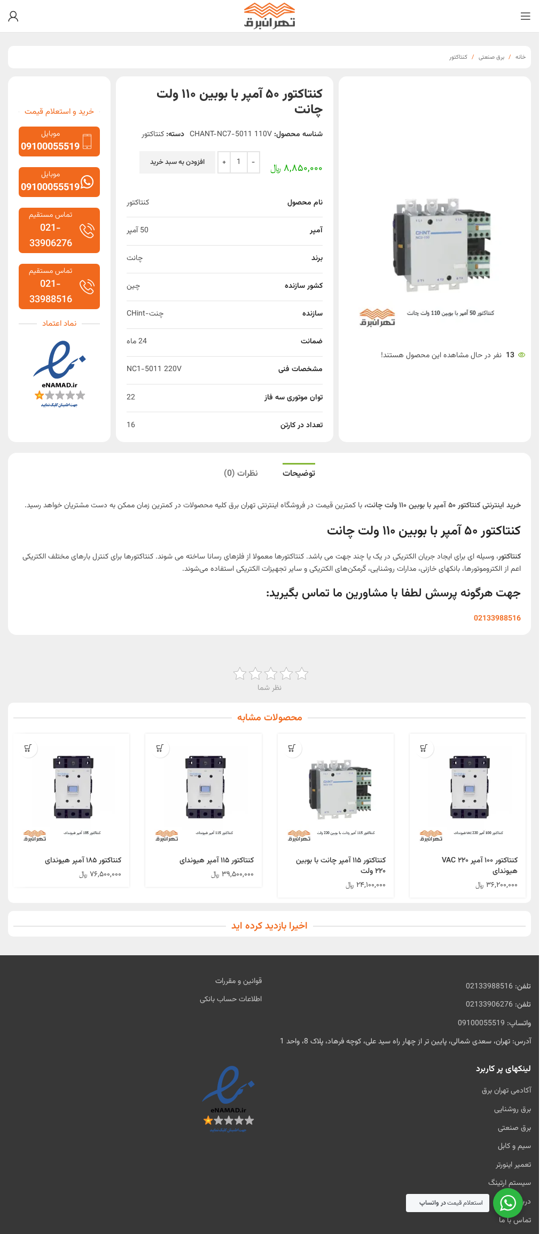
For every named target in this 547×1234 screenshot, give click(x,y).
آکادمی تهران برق (506, 1091)
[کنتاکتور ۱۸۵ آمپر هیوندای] (71, 792)
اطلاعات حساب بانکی (231, 999)
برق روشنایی (512, 1109)
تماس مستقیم (50, 215)
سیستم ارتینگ (509, 1183)
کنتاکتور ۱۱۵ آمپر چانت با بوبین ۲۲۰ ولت (341, 866)
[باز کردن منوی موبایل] (525, 16)
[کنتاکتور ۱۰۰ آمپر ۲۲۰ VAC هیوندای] (468, 792)
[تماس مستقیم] (87, 230)
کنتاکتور (458, 57)
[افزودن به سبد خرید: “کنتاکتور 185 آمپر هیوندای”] (28, 748)
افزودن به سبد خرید (177, 162)
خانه (520, 57)
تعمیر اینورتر (513, 1165)
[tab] (299, 475)
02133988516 (489, 987)
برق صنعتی (491, 57)
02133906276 (489, 1005)
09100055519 (481, 1023)
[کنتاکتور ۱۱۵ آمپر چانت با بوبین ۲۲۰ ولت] (336, 792)
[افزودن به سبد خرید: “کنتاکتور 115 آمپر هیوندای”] (160, 748)
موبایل (50, 134)
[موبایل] (87, 141)
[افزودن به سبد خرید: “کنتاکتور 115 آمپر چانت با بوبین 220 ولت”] (292, 748)
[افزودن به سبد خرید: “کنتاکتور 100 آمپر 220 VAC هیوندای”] (424, 748)
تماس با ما (515, 1221)
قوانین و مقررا (242, 981)
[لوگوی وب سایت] (269, 16)
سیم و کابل (514, 1146)
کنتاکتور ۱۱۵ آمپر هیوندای (216, 861)
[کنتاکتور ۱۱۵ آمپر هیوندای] (203, 792)
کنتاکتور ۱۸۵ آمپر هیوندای (83, 861)
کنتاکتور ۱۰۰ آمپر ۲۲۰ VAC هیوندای (480, 866)
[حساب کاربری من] (13, 16)
